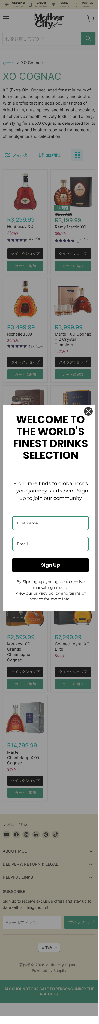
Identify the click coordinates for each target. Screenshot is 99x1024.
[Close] (88, 411)
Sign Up (50, 565)
